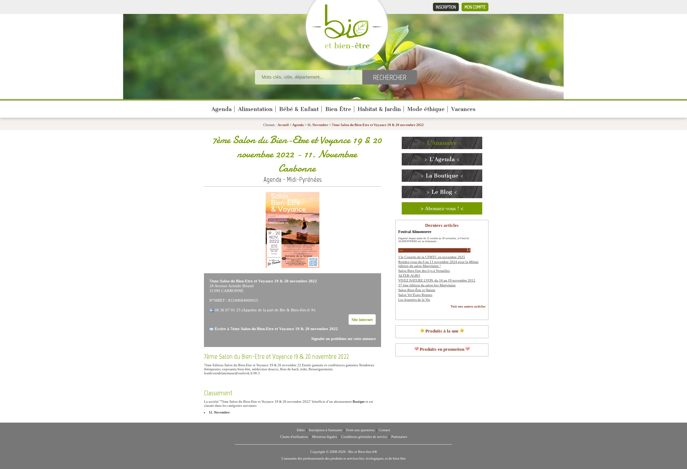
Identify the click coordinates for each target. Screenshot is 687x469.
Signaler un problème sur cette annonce (343, 339)
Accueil (283, 125)
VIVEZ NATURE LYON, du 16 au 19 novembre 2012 (436, 280)
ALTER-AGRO (409, 276)
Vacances (463, 109)
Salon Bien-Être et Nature (416, 290)
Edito (301, 430)
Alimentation (255, 109)
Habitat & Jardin (379, 109)
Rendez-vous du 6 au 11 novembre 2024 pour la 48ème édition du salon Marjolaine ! (438, 264)
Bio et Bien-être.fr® (362, 452)
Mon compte (475, 7)
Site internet (362, 319)
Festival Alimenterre (414, 232)
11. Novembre (317, 125)
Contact (384, 430)
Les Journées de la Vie (414, 300)
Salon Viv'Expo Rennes (415, 295)
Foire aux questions (360, 430)
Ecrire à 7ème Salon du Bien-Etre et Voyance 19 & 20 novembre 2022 (276, 328)
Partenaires (399, 437)
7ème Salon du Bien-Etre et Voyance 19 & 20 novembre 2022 (378, 125)
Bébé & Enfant (299, 109)
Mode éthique (426, 109)
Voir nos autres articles (468, 306)
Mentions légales (324, 437)
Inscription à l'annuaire (325, 430)
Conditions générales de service (364, 437)
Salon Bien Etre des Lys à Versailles (424, 271)
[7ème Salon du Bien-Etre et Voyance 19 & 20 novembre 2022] (292, 267)
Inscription (446, 7)
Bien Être (338, 109)
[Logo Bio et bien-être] (346, 47)
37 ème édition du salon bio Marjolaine (427, 285)
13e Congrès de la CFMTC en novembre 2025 (431, 257)
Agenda (221, 109)
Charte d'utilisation (294, 437)
